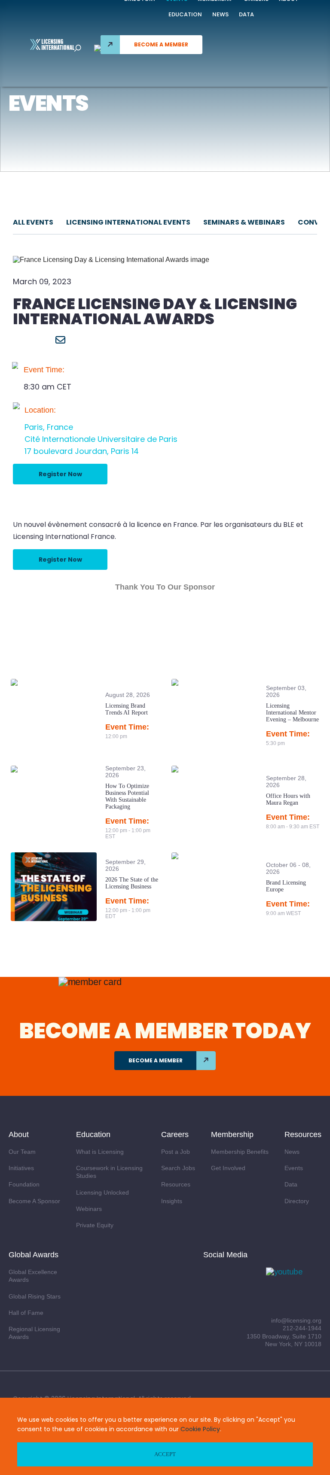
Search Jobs (178, 1168)
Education (185, 14)
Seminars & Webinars (244, 222)
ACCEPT (165, 1454)
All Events (33, 222)
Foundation (24, 1184)
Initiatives (21, 1168)
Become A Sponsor (34, 1201)
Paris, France (48, 427)
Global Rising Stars (35, 1296)
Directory (296, 1201)
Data (246, 14)
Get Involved (228, 1168)
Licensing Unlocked (102, 1192)
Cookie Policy (200, 1429)
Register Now (60, 474)
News (220, 14)
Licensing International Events (128, 222)
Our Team (22, 1151)
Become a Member (161, 44)
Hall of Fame (26, 1312)
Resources (175, 1184)
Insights (171, 1201)
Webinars (89, 1208)
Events (293, 1168)
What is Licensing (100, 1151)
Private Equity (94, 1225)
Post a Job (175, 1151)
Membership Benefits (240, 1151)
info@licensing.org (296, 1320)
